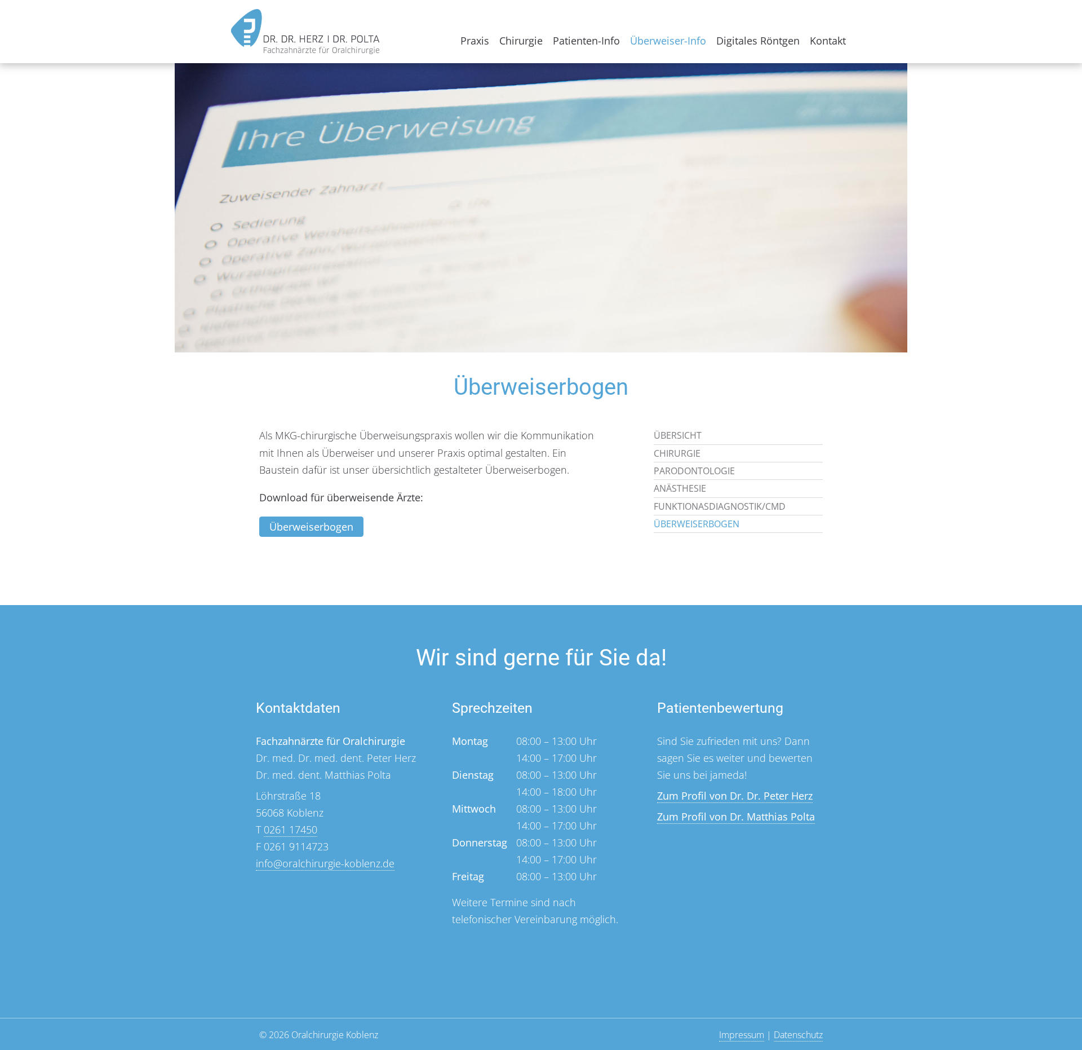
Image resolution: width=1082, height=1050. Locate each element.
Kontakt (828, 40)
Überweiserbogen (311, 526)
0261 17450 (290, 829)
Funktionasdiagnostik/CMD (720, 506)
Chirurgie (521, 40)
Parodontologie (694, 471)
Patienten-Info (586, 40)
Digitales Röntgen (758, 40)
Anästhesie (680, 488)
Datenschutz (798, 1035)
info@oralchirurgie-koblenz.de (325, 863)
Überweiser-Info (668, 40)
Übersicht (678, 435)
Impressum (741, 1035)
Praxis (474, 40)
